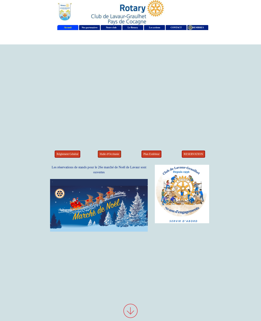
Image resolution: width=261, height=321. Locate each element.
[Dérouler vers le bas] (130, 310)
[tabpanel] (99, 213)
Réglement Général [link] (67, 154)
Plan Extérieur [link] (151, 154)
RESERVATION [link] (193, 154)
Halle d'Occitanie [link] (109, 154)
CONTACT (176, 27)
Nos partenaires (89, 27)
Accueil (68, 27)
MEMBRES (198, 27)
